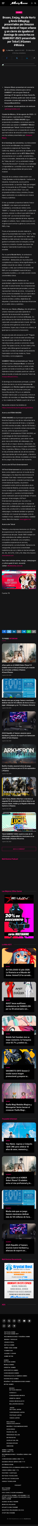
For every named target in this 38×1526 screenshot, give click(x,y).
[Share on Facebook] (7, 58)
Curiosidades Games (11, 1373)
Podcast (18, 1485)
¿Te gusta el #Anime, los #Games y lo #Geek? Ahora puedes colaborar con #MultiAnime (16, 1497)
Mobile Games (9, 1364)
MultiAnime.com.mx (14, 566)
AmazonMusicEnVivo (10, 377)
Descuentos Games (11, 1370)
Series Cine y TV (7, 1451)
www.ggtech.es (25, 519)
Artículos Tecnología (10, 1478)
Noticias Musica (15, 1390)
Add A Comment (19, 849)
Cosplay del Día (12, 1440)
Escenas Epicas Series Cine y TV (13, 1461)
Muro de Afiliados (8, 1504)
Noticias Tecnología (10, 1475)
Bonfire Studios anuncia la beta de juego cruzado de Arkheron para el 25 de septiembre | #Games (18, 768)
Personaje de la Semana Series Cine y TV (17, 1467)
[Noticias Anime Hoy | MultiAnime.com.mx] (19, 3)
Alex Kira (10, 50)
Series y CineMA (7, 1450)
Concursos (11, 1429)
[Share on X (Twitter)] (17, 58)
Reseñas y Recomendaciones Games (17, 1381)
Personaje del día (13, 1434)
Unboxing (10, 1446)
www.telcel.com (8, 555)
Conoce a (12, 1392)
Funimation (8, 1350)
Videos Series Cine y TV (10, 1470)
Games (6, 1360)
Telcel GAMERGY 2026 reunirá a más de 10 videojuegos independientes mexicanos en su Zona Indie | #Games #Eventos (18, 836)
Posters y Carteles (9, 1473)
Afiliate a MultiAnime (10, 1507)
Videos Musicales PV (16, 1401)
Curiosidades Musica (17, 1395)
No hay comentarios (20, 53)
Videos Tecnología (9, 1481)
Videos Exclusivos (13, 1423)
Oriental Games (10, 1367)
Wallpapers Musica (16, 1404)
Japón (12, 1408)
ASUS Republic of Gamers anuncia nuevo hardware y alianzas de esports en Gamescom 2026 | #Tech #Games (18, 735)
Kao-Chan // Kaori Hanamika (12, 1492)
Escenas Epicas (12, 1443)
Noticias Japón (15, 1409)
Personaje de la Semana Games (15, 1376)
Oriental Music (15, 1398)
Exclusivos (11, 1422)
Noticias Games (9, 1362)
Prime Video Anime (10, 1348)
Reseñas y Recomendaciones (17, 1426)
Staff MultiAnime (8, 1513)
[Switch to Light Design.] (32, 3)
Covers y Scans (10, 1353)
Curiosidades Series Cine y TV (13, 1459)
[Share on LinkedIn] (27, 58)
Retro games (8, 1384)
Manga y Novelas (10, 1339)
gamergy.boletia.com (12, 109)
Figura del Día (12, 1432)
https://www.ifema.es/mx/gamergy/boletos (17, 408)
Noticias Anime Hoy (11, 1334)
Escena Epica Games (11, 1378)
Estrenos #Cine (7, 1464)
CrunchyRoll (9, 1342)
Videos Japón (14, 1418)
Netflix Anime (9, 1345)
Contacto (6, 1490)
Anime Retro (8, 1356)
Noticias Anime (9, 1332)
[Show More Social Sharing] (34, 58)
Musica (12, 1388)
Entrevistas (11, 1437)
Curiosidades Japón (17, 1412)
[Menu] (3, 3)
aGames (19, 12)
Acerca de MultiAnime (10, 1501)
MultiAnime (6, 1488)
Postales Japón (16, 1415)
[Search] (35, 3)
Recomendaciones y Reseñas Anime (17, 1336)
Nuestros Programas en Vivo (13, 1510)
